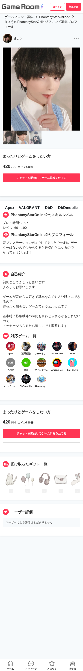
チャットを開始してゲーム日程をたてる (41, 177)
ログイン (57, 7)
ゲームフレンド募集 (18, 17)
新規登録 (73, 7)
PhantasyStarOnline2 (54, 17)
